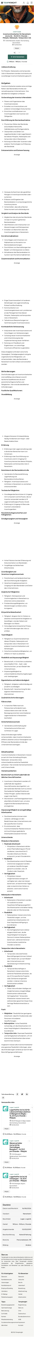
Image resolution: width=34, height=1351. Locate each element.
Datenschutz (22, 1313)
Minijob (17, 48)
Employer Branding (7, 1288)
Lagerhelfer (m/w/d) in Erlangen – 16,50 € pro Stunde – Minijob (18, 1178)
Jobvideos (4, 1291)
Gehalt (20, 1294)
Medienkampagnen (7, 1297)
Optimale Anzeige (6, 1308)
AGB (19, 1319)
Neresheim (27, 1214)
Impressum (21, 1322)
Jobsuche (21, 1279)
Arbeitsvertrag (22, 1291)
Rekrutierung (5, 1310)
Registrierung (22, 1305)
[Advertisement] (17, 172)
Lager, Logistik (14, 1107)
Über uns (20, 1308)
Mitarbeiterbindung (7, 1319)
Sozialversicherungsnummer (9, 1322)
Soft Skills (4, 1313)
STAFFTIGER (17, 32)
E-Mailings (4, 1294)
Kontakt (20, 1325)
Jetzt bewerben (18, 57)
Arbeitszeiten (22, 1297)
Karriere (3, 1316)
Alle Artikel (4, 1325)
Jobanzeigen (5, 1282)
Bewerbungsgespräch (7, 1305)
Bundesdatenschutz (24, 1316)
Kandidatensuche (6, 1279)
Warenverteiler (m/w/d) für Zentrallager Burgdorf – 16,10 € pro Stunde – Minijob (18, 1147)
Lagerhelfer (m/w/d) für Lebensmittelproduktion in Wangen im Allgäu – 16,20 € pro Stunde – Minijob (20, 1114)
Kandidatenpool (6, 1285)
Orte (19, 1310)
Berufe (20, 1282)
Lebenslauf (21, 1285)
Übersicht (4, 1276)
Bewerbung (21, 1288)
